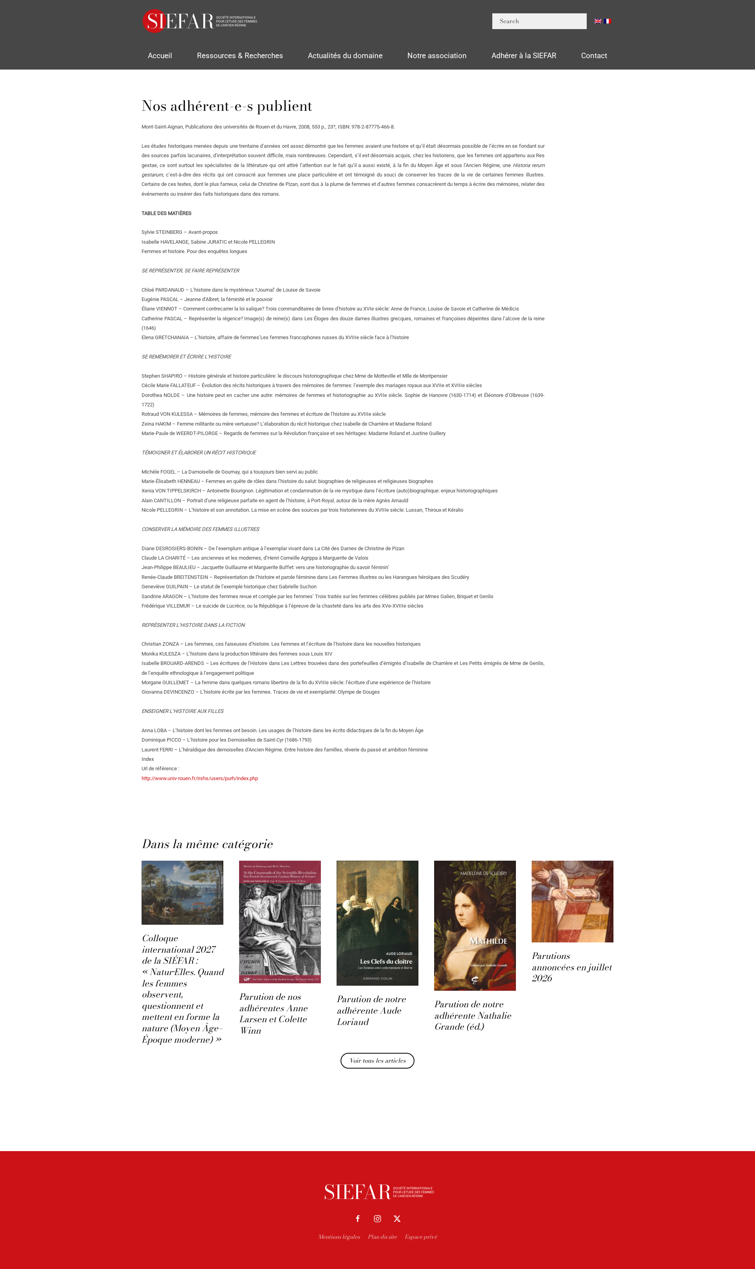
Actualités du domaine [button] (345, 55)
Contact (594, 55)
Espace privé (421, 1236)
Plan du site (382, 1236)
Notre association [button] (437, 55)
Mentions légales (339, 1236)
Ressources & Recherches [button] (240, 55)
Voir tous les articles (377, 1060)
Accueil (160, 55)
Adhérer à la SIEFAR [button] (524, 55)
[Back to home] (201, 21)
